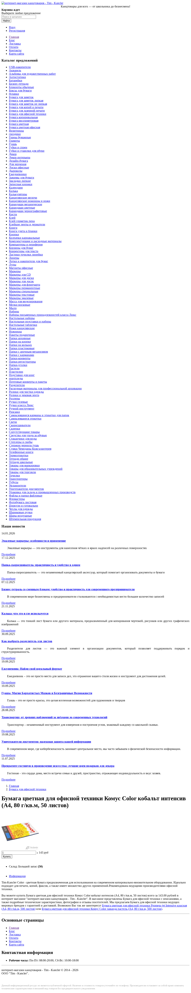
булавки (14, 93)
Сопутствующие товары (24, 432)
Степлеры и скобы (20, 442)
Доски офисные (19, 167)
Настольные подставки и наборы (30, 321)
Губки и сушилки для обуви (26, 150)
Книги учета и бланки (23, 231)
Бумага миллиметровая (23, 120)
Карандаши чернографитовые (28, 211)
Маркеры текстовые (22, 294)
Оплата (13, 47)
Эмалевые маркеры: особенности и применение (33, 540)
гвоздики (15, 134)
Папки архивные (20, 338)
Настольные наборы (22, 318)
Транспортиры (18, 478)
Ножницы (15, 331)
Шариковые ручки (20, 512)
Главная (14, 36)
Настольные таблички (23, 324)
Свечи (13, 421)
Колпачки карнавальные (24, 237)
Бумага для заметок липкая (26, 100)
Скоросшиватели (20, 425)
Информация (17, 876)
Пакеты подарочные (22, 334)
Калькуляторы (18, 194)
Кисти (13, 214)
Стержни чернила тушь (24, 445)
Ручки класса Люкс (21, 405)
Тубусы (13, 482)
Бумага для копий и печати (26, 107)
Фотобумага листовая (22, 502)
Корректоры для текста (23, 251)
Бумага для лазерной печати (27, 110)
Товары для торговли (22, 472)
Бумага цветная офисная (24, 127)
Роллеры (14, 398)
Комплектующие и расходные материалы (35, 241)
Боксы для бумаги (20, 90)
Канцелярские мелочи (23, 197)
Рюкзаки (14, 411)
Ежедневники (18, 174)
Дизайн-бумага (18, 160)
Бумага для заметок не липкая (28, 103)
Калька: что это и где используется (24, 613)
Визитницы (16, 130)
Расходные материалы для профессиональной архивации (45, 388)
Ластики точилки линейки (26, 254)
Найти (6, 20)
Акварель (15, 70)
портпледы (16, 378)
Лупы (12, 264)
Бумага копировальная (23, 117)
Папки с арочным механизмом (28, 351)
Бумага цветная (19, 124)
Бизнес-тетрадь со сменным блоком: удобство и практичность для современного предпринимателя (68, 589)
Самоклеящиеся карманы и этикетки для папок (39, 415)
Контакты (15, 50)
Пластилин (16, 371)
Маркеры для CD (20, 274)
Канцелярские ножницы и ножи (29, 201)
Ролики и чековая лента (24, 395)
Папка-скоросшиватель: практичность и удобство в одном (40, 565)
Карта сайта (16, 53)
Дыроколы (15, 170)
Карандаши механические (25, 204)
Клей (12, 217)
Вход (12, 27)
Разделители (17, 385)
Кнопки (14, 234)
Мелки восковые (19, 304)
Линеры (14, 257)
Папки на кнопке (20, 341)
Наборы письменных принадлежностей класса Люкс (42, 314)
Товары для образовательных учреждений (35, 468)
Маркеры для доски (21, 278)
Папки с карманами (21, 355)
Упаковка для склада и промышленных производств (42, 492)
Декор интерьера (19, 157)
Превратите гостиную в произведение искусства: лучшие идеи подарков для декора (57, 765)
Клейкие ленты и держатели (27, 224)
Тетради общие (18, 458)
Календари (16, 187)
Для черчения (17, 164)
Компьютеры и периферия (26, 244)
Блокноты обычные (21, 87)
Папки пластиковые (22, 348)
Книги (13, 227)
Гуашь (13, 144)
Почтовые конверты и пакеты (28, 381)
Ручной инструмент (21, 408)
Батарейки (15, 80)
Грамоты (14, 140)
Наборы (14, 311)
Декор (13, 154)
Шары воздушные (20, 515)
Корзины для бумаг (21, 247)
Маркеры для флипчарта (24, 284)
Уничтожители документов (26, 488)
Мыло (13, 308)
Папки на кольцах (20, 344)
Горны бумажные (20, 137)
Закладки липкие (20, 180)
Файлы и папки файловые (25, 495)
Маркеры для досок (21, 281)
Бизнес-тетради (19, 83)
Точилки (14, 475)
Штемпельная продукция (25, 519)
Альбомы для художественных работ (32, 73)
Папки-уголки (18, 365)
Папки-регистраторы (22, 361)
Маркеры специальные (23, 291)
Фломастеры (17, 498)
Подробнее (8, 554)
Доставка (15, 43)
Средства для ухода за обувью (28, 435)
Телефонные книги (21, 452)
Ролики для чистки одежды (26, 391)
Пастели (14, 368)
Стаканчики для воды (23, 438)
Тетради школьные (21, 462)
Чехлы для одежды (21, 509)
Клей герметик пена (22, 221)
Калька (13, 190)
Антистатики (17, 77)
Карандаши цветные (22, 207)
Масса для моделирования (25, 301)
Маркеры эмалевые (21, 298)
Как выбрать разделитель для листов (26, 641)
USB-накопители (20, 67)
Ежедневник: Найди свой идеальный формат (31, 668)
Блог (12, 40)
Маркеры (15, 271)
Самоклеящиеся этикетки (25, 418)
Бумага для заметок (21, 97)
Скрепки (14, 428)
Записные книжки (20, 184)
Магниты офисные (21, 267)
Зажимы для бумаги (21, 177)
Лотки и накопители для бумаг (28, 261)
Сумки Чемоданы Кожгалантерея (30, 448)
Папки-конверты (19, 358)
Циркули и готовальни (23, 505)
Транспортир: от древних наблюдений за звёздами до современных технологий (54, 717)
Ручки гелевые (18, 401)
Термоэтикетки (18, 455)
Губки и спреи (18, 147)
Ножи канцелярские (22, 328)
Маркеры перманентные (24, 288)
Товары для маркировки (24, 465)
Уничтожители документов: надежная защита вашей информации (46, 741)
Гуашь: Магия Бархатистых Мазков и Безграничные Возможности (46, 693)
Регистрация (17, 30)
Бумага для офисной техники (27, 113)
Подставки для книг (22, 375)
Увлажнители (17, 485)
